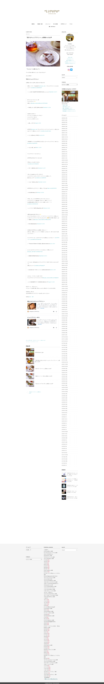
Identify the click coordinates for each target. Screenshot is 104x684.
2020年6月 (63, 273)
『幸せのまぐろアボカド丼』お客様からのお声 (44, 383)
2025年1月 (63, 158)
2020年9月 (63, 267)
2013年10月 (64, 421)
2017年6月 (63, 349)
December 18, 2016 (42, 182)
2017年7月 (63, 347)
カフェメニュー (48, 23)
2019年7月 (63, 296)
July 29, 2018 (41, 135)
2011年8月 (63, 456)
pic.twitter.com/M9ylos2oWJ (45, 219)
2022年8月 (63, 219)
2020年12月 (64, 261)
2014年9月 (63, 414)
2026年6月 (63, 122)
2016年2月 (63, 383)
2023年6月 (63, 198)
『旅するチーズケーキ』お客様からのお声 (43, 368)
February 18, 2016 (40, 192)
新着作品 (33, 23)
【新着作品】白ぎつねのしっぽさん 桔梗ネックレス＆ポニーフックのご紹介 (72, 474)
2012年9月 (63, 437)
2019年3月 (63, 305)
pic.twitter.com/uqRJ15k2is (46, 131)
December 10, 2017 (42, 168)
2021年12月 (64, 235)
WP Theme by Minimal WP (56, 683)
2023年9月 (63, 191)
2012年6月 (63, 444)
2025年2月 (63, 155)
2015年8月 (63, 395)
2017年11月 (64, 339)
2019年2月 (63, 307)
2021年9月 (63, 242)
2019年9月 (63, 292)
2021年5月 (63, 250)
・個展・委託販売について (70, 60)
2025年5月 (63, 149)
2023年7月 (63, 195)
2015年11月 (64, 389)
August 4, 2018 (38, 123)
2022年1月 (63, 233)
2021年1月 (63, 259)
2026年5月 (63, 124)
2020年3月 (63, 280)
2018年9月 (63, 317)
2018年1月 (63, 334)
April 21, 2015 (53, 269)
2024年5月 (63, 174)
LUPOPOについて (64, 23)
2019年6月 (63, 299)
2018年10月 (64, 315)
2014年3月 (63, 416)
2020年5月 (63, 275)
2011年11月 (64, 454)
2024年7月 (63, 170)
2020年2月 (63, 282)
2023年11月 (64, 187)
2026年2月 (63, 130)
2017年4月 (63, 353)
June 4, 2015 (52, 243)
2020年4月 (63, 277)
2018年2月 (63, 332)
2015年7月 (63, 397)
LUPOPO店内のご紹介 (39, 352)
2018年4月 (63, 328)
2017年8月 (63, 345)
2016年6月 (63, 374)
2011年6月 (63, 461)
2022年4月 (63, 227)
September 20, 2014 (43, 255)
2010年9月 (63, 465)
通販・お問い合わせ (52, 26)
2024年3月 (63, 179)
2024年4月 (63, 176)
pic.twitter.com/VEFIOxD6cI (42, 103)
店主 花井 (31, 296)
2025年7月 (63, 145)
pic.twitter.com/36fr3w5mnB (32, 204)
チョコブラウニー (33, 341)
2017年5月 (63, 351)
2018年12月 (64, 311)
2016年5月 (63, 376)
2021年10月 (64, 240)
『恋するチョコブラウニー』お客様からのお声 (39, 340)
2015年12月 (64, 387)
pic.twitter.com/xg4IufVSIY (32, 143)
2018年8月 (63, 320)
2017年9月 (63, 343)
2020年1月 (63, 284)
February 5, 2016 (46, 208)
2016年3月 (63, 381)
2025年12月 (64, 134)
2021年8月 (63, 244)
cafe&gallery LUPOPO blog (48, 683)
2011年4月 (63, 463)
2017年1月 (63, 360)
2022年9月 (63, 216)
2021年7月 (63, 246)
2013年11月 (64, 418)
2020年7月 (63, 271)
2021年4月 (63, 252)
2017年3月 (63, 355)
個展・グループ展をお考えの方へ (51, 679)
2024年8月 (63, 168)
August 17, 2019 (51, 282)
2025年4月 (63, 151)
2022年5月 (63, 225)
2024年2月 (63, 181)
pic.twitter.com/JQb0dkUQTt (36, 87)
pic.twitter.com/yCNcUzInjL (36, 239)
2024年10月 (64, 164)
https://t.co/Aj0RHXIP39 (51, 188)
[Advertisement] (70, 521)
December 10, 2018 (47, 107)
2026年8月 (63, 118)
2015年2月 (63, 408)
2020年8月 (63, 269)
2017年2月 (63, 357)
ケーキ (37, 341)
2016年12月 (64, 362)
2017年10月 (64, 341)
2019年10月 (64, 290)
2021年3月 (63, 254)
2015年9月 (63, 393)
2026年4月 (63, 126)
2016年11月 (64, 364)
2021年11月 (64, 238)
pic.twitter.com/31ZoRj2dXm (33, 163)
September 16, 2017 (53, 91)
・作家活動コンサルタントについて (70, 61)
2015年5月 (63, 402)
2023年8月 (63, 193)
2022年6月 (63, 223)
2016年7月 (63, 372)
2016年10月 (64, 366)
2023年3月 (63, 204)
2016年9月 (63, 368)
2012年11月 (64, 433)
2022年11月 (64, 212)
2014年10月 (64, 412)
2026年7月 (63, 120)
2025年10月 (64, 139)
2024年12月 (64, 160)
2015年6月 (63, 400)
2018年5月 (63, 326)
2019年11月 (64, 288)
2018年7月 (63, 322)
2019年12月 (64, 286)
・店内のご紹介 (69, 57)
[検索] (76, 77)
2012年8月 (63, 440)
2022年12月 (64, 210)
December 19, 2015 (41, 223)
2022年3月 (63, 229)
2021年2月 (63, 256)
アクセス (71, 23)
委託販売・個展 (40, 23)
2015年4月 (63, 404)
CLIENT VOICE (29, 31)
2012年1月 (63, 450)
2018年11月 (64, 313)
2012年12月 (64, 431)
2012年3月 (63, 446)
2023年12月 (64, 185)
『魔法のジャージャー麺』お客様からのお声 (43, 376)
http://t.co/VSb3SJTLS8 (38, 251)
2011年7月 (63, 458)
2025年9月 (63, 141)
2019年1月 (63, 309)
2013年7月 (63, 427)
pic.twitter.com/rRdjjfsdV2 (53, 277)
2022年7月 (63, 221)
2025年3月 (63, 153)
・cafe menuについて (69, 58)
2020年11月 (64, 263)
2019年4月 (63, 303)
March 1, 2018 (38, 147)
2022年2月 (63, 231)
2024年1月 (63, 183)
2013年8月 (63, 425)
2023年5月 (63, 200)
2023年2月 (63, 206)
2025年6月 (63, 147)
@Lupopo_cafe (42, 86)
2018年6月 (63, 324)
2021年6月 (63, 248)
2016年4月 (63, 379)
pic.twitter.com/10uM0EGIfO (40, 177)
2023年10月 (64, 189)
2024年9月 (63, 166)
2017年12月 (64, 336)
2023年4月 (63, 202)
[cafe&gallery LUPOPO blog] (52, 4)
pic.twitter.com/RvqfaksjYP (40, 265)
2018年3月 (63, 330)
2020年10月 (64, 265)
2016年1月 (63, 385)
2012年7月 (63, 442)
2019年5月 (63, 301)
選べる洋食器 (55, 23)
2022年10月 (64, 214)
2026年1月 (63, 132)
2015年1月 (63, 410)
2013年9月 (63, 423)
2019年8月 (63, 294)
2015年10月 (64, 391)
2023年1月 (63, 208)
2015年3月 (63, 406)
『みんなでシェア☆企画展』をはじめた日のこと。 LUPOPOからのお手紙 (72, 480)
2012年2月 (63, 448)
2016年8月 (63, 370)
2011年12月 (64, 452)
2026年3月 (63, 128)
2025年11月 (64, 136)
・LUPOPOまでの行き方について (70, 63)
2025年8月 (63, 143)
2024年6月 (63, 172)
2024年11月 (64, 162)
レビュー (29, 341)
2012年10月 (64, 435)
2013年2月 (63, 429)
